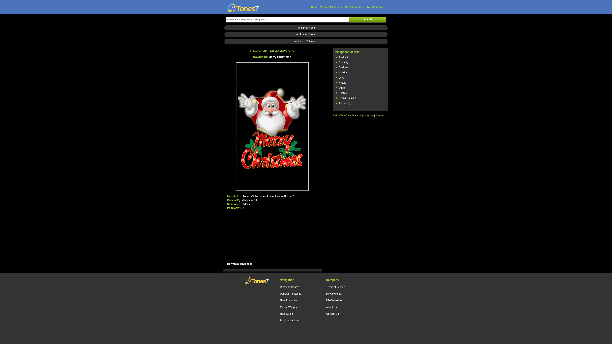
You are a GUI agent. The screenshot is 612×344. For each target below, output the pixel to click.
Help (314, 7)
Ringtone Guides (289, 320)
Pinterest (379, 115)
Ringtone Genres (289, 287)
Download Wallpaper (239, 263)
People (343, 93)
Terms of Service (335, 287)
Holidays (344, 72)
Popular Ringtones (290, 293)
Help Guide (286, 313)
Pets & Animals (347, 98)
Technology (345, 103)
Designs (343, 67)
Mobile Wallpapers (331, 7)
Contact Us (332, 313)
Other (342, 87)
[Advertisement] (272, 235)
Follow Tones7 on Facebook (347, 115)
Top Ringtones (376, 7)
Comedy (343, 62)
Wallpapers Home (306, 34)
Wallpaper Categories (306, 41)
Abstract (343, 57)
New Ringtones (354, 7)
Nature (342, 82)
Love (341, 77)
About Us (331, 307)
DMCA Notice (334, 300)
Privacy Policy (334, 293)
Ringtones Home (306, 27)
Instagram (368, 115)
